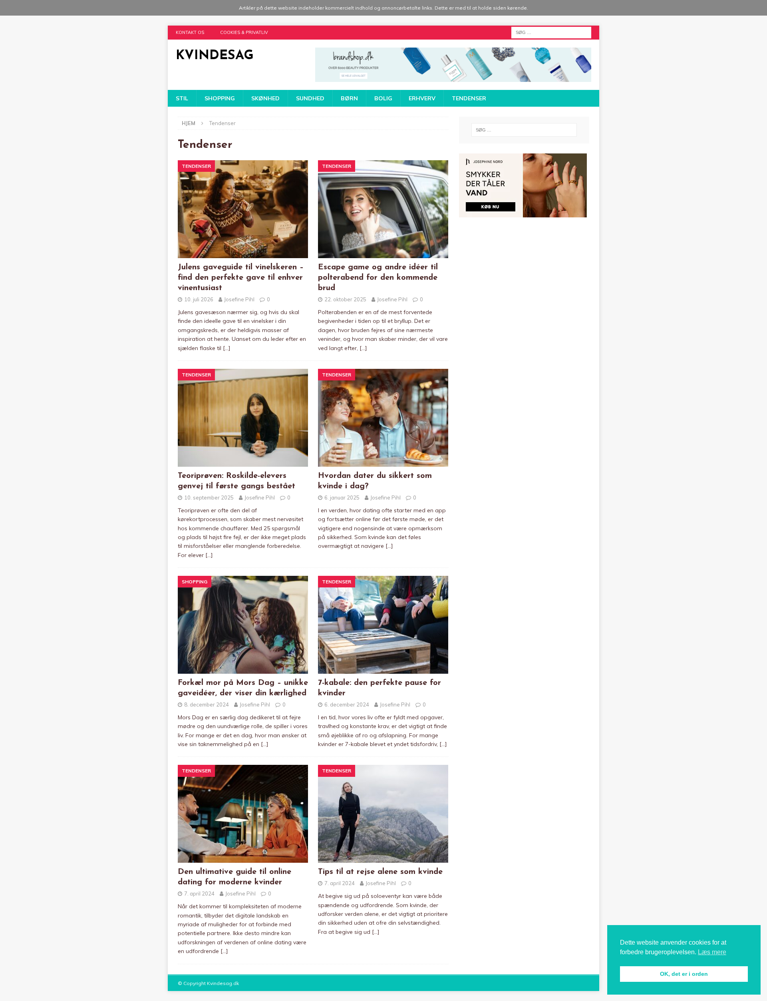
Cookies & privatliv (244, 32)
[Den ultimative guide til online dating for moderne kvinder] (243, 814)
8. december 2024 (206, 704)
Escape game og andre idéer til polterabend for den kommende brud (378, 277)
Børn (349, 98)
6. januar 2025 (342, 497)
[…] (226, 348)
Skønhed (265, 98)
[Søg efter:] (551, 32)
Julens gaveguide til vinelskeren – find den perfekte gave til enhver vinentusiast (241, 277)
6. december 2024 (346, 704)
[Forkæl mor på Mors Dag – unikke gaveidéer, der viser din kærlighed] (243, 625)
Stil (182, 98)
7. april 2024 (199, 893)
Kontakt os (190, 32)
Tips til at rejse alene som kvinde (380, 872)
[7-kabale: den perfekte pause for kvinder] (383, 625)
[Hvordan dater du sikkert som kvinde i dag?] (383, 418)
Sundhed (310, 98)
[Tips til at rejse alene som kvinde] (383, 814)
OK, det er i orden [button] (684, 974)
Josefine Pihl (239, 299)
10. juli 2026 (198, 299)
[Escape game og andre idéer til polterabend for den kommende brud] (383, 209)
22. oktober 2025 (345, 299)
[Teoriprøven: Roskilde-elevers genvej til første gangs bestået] (243, 418)
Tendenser (469, 98)
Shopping (220, 98)
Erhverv (422, 98)
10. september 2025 (209, 497)
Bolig (383, 98)
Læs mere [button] (712, 952)
